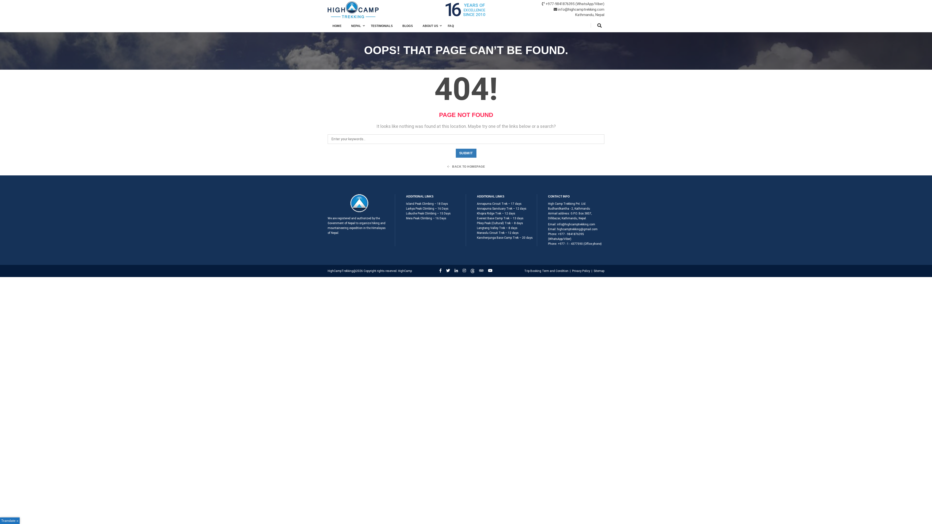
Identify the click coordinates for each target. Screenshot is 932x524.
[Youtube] (490, 270)
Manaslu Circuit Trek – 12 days (498, 233)
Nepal (356, 26)
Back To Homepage (468, 166)
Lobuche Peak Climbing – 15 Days (428, 213)
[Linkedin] (456, 270)
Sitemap (599, 271)
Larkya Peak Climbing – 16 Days (427, 208)
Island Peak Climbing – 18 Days (427, 203)
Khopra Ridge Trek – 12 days (496, 213)
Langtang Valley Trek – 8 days (497, 228)
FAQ (451, 26)
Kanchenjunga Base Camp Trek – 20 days (505, 237)
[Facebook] (440, 270)
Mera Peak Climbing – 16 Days (426, 218)
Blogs (407, 26)
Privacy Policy (581, 271)
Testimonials (382, 26)
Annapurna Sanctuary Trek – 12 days (501, 208)
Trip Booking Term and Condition (546, 271)
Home (337, 26)
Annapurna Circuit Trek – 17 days (499, 203)
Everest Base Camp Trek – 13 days (500, 218)
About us (430, 26)
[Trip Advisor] (481, 270)
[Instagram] (464, 270)
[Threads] (472, 270)
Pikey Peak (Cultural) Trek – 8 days (500, 223)
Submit (466, 153)
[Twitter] (448, 270)
